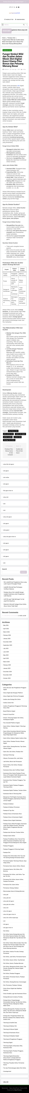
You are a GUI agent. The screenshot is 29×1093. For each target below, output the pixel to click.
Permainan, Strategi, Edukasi (11, 888)
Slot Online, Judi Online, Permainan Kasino (14, 956)
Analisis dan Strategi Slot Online (12, 699)
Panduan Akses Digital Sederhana (12, 820)
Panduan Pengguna (8, 846)
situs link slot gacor (8, 464)
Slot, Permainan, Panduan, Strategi (12, 985)
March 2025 (6, 661)
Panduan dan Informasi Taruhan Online (13, 832)
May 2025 (5, 655)
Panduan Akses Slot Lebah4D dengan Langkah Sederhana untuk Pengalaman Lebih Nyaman (14, 594)
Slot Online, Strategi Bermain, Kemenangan (14, 982)
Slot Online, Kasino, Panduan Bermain (13, 963)
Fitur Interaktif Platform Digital (11, 723)
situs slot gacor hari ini (9, 536)
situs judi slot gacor (8, 901)
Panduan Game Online (9, 835)
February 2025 (7, 665)
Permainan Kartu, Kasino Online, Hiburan (14, 866)
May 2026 (5, 625)
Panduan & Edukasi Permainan (11, 807)
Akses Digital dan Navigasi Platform (13, 693)
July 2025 (5, 648)
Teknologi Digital (7, 1042)
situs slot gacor (7, 517)
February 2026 (7, 635)
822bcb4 (6, 69)
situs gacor (6, 530)
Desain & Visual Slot (8, 714)
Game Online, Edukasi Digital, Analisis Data (15, 738)
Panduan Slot (7, 50)
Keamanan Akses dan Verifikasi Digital (13, 770)
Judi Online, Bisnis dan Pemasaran (12, 761)
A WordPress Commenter (10, 615)
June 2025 (6, 652)
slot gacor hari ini (8, 927)
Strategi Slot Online (9, 440)
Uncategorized (7, 1071)
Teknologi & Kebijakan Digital (11, 1036)
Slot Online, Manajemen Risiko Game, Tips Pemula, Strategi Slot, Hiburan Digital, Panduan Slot (14, 968)
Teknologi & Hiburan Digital (10, 1029)
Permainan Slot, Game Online (11, 884)
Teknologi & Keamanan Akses (11, 1032)
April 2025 (6, 658)
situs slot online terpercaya (10, 917)
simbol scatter (8, 437)
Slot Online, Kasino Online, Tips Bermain (14, 960)
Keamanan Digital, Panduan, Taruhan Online (14, 790)
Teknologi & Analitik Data (10, 1022)
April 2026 (6, 628)
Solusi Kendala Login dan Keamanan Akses (15, 993)
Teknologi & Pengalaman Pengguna (12, 1039)
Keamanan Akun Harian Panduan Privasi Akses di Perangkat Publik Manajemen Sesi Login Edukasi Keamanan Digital (15, 775)
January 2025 (6, 668)
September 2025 (7, 645)
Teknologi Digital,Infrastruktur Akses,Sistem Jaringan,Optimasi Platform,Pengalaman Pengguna (12, 1057)
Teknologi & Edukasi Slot (10, 1026)
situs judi (5, 894)
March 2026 (6, 632)
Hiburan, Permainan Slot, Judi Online (13, 758)
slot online (6, 477)
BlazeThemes (18, 1090)
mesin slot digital (20, 434)
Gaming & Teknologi (8, 755)
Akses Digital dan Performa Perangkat (13, 696)
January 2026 (6, 638)
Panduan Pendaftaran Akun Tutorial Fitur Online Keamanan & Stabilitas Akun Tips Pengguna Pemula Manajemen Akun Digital (14, 840)
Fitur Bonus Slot (13, 431)
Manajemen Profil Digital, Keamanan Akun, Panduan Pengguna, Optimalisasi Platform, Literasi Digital (14, 798)
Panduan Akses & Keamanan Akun (12, 813)
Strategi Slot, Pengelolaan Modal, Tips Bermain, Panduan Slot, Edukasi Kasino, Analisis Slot (13, 1017)
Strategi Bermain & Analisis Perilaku (13, 997)
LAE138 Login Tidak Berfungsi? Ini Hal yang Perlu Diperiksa (13, 1)
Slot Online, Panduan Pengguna (11, 973)
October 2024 (6, 678)
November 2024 (7, 675)
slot (18, 85)
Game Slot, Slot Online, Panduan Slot (13, 751)
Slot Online (6, 931)
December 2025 (7, 642)
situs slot (5, 497)
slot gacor (6, 471)
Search (4, 569)
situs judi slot (7, 898)
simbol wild (17, 437)
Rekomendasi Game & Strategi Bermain (13, 891)
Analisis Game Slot (8, 702)
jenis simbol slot (8, 434)
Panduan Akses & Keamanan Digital (12, 817)
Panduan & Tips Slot (8, 810)
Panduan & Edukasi (8, 804)
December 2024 (7, 671)
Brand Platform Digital (9, 711)
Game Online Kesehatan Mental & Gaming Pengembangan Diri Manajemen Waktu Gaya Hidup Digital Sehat (14, 733)
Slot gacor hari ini (8, 490)
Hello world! (22, 615)
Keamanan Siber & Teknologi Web (12, 793)
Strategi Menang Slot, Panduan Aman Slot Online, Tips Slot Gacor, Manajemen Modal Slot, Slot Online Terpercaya (14, 1010)
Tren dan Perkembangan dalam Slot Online (14, 1068)
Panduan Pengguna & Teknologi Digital (13, 849)
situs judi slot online (8, 904)
